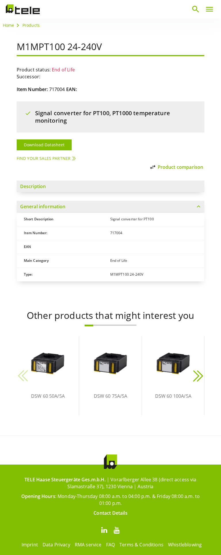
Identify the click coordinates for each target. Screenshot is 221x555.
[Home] (23, 9)
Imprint (30, 544)
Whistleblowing (185, 544)
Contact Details (110, 513)
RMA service (88, 544)
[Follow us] (104, 530)
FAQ (110, 544)
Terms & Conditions (141, 544)
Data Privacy (56, 544)
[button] (89, 325)
